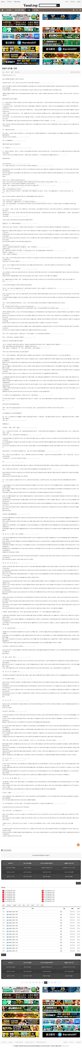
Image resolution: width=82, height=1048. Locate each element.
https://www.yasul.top (9, 75)
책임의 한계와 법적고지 (41, 1042)
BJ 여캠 (9, 10)
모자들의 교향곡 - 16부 (13, 931)
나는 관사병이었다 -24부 (9, 890)
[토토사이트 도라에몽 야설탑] (20, 36)
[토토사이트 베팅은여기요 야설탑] (61, 62)
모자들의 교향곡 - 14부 (13, 936)
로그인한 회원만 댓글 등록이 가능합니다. (41, 855)
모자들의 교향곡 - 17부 (13, 928)
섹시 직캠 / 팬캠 (19, 10)
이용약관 (10, 1042)
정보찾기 (79, 1)
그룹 (23, 905)
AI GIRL (36, 10)
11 (27, 982)
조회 (78, 908)
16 (42, 982)
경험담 (14, 905)
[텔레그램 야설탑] (20, 43)
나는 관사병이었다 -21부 (9, 896)
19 (52, 982)
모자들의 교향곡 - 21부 (13, 917)
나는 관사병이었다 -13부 (48, 897)
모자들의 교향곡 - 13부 (13, 939)
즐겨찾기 (3, 1)
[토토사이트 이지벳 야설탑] (20, 62)
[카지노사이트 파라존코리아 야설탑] (20, 55)
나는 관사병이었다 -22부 (9, 894)
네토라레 (9, 905)
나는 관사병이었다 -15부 (48, 894)
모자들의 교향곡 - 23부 (13, 911)
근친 (28, 905)
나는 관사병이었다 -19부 (9, 899)
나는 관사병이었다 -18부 (9, 901)
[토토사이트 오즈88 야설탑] (61, 43)
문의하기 (72, 1042)
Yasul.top (30, 5)
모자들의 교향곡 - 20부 (13, 920)
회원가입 (73, 1)
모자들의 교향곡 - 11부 (13, 945)
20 (55, 982)
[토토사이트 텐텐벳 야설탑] (20, 23)
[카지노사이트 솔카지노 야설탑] (20, 1028)
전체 (3, 905)
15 (39, 982)
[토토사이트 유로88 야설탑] (61, 36)
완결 (42, 905)
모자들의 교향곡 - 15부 (13, 934)
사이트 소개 (3, 1042)
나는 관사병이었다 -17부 (49, 890)
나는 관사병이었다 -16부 (49, 892)
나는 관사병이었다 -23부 (9, 892)
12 (30, 982)
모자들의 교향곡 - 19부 (13, 922)
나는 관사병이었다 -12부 (48, 899)
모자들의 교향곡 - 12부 (13, 942)
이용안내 (65, 1042)
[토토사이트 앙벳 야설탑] (20, 49)
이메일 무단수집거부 (29, 1042)
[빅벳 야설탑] (61, 55)
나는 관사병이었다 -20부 (9, 897)
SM (19, 905)
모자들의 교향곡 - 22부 (13, 914)
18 (48, 982)
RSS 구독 (9, 1)
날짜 (72, 908)
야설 (29, 10)
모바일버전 (78, 1042)
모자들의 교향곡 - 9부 (12, 951)
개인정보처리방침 (19, 1042)
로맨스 (32, 905)
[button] (78, 883)
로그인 (66, 1)
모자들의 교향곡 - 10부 (13, 948)
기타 (38, 905)
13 (33, 982)
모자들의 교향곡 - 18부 (13, 925)
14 (36, 982)
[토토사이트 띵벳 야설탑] (20, 30)
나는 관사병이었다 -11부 (48, 901)
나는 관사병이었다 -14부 (48, 896)
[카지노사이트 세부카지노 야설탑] (61, 17)
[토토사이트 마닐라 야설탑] (20, 17)
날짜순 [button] (78, 954)
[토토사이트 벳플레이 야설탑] (61, 30)
